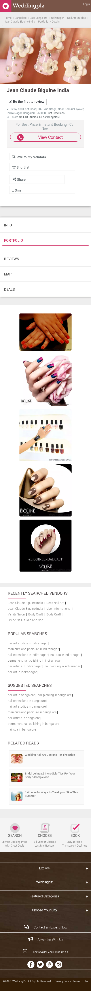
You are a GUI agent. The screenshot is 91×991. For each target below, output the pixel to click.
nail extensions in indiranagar (28, 655)
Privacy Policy (63, 981)
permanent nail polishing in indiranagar (34, 660)
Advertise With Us (50, 939)
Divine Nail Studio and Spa (25, 620)
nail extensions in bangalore (27, 701)
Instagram (58, 964)
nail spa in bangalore (22, 729)
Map (7, 274)
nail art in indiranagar (22, 672)
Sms (17, 190)
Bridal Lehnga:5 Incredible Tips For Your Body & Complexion (50, 775)
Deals (9, 289)
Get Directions (56, 113)
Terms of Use (80, 981)
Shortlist (23, 167)
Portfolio (13, 240)
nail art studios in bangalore (27, 706)
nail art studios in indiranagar (28, 643)
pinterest (49, 964)
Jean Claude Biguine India (25, 603)
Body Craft (35, 614)
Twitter (40, 964)
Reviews (11, 258)
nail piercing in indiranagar (62, 666)
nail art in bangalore (21, 695)
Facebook (30, 964)
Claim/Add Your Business (50, 952)
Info (8, 225)
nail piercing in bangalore (55, 695)
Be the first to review (28, 101)
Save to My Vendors (30, 157)
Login (86, 4)
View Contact (50, 137)
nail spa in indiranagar (65, 655)
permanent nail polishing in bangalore (33, 723)
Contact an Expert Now (50, 927)
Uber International (58, 608)
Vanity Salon (16, 614)
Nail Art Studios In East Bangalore (39, 117)
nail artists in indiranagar (25, 666)
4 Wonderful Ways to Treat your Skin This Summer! (51, 794)
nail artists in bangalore (24, 718)
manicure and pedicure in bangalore (32, 712)
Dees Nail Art (55, 603)
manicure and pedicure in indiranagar (33, 649)
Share (21, 179)
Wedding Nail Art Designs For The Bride (50, 755)
